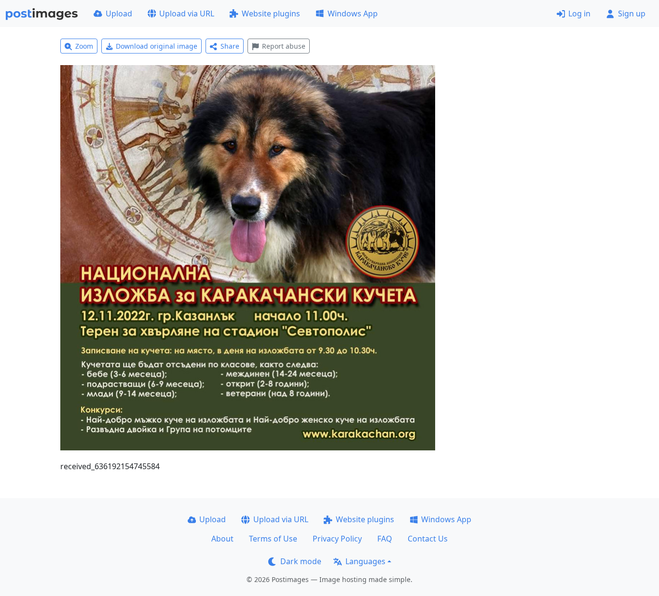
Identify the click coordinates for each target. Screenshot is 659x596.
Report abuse (283, 46)
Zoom (84, 46)
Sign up (631, 13)
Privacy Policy (337, 538)
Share (229, 46)
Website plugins (271, 13)
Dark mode (300, 561)
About (222, 538)
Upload (119, 13)
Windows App (353, 13)
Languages (365, 561)
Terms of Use (273, 538)
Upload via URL (186, 13)
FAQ (384, 538)
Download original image (156, 46)
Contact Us (428, 538)
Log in (579, 13)
